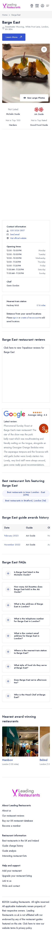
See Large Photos (36, 97)
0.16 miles (41, 305)
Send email (14, 234)
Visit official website (18, 238)
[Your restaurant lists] (37, 5)
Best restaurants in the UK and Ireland (20, 840)
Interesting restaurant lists (14, 856)
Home (4, 14)
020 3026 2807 (17, 230)
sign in (15, 317)
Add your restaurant (12, 870)
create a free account (30, 317)
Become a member (11, 825)
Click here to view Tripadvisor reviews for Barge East (24, 350)
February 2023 (11, 535)
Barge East (16, 14)
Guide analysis (9, 850)
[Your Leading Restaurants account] (42, 5)
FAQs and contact (11, 886)
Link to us (6, 881)
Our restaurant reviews (13, 815)
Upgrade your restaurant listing (17, 875)
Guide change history (12, 845)
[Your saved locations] (31, 5)
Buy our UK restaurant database (17, 820)
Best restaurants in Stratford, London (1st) (25, 500)
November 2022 (12, 544)
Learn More (11, 37)
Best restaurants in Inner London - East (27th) (26, 493)
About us (6, 810)
